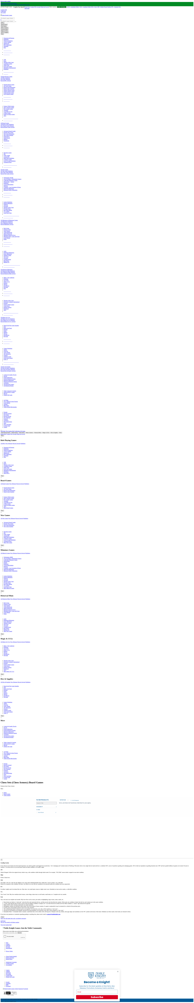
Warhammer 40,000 (8, 177)
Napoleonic (6, 140)
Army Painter (7, 352)
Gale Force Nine (8, 213)
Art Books (6, 383)
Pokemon (6, 279)
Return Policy (9, 959)
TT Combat (6, 211)
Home (5, 792)
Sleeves (5, 284)
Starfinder (6, 46)
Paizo (5, 61)
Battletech (6, 183)
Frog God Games (8, 66)
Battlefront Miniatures (9, 252)
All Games (3, 12)
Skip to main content (5, 1)
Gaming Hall (4, 9)
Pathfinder (6, 39)
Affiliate (8, 971)
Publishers (22, 443)
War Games (3, 26)
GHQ (5, 251)
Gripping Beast (7, 259)
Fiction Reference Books (10, 379)
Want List (43, 7)
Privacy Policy (9, 951)
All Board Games (5, 483)
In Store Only (7, 425)
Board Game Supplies (9, 88)
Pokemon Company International (11, 302)
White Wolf (6, 65)
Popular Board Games (9, 84)
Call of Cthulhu (7, 42)
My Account (37, 7)
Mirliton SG (6, 262)
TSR (5, 59)
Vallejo (5, 349)
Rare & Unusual (7, 413)
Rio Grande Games (8, 109)
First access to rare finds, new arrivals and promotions (15, 931)
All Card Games (7, 86)
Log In (47, 7)
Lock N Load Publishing (10, 161)
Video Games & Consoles (10, 391)
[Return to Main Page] (1, 437)
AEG (5, 115)
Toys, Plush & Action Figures (11, 401)
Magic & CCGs (4, 30)
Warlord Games (7, 255)
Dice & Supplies (4, 32)
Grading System (10, 963)
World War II (7, 138)
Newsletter (8, 974)
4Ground (6, 206)
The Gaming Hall (10, 431)
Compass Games (8, 159)
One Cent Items (7, 424)
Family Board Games (9, 92)
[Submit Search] (15, 21)
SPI (4, 154)
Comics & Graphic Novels (10, 374)
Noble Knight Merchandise (10, 407)
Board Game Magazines (9, 87)
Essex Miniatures (8, 254)
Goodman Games (8, 63)
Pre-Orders (6, 415)
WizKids (6, 204)
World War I (7, 136)
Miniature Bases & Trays (10, 235)
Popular (5, 412)
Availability (39, 806)
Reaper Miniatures (8, 203)
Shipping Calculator (10, 960)
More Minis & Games (9, 588)
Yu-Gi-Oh (6, 280)
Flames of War (7, 229)
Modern (5, 139)
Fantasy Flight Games (9, 106)
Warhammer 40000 (8, 557)
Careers (8, 970)
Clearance (6, 420)
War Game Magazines (9, 134)
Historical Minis (4, 29)
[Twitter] (10, 988)
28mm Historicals (8, 233)
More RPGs (6, 473)
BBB (7, 984)
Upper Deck (7, 306)
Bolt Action (6, 228)
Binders (5, 283)
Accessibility (9, 965)
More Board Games (8, 508)
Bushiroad (6, 308)
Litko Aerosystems (8, 358)
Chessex (6, 355)
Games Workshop (8, 202)
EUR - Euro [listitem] (94, 7)
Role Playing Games (5, 432)
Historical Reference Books (10, 381)
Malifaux (6, 186)
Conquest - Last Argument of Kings (12, 187)
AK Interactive (7, 354)
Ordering (8, 945)
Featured (6, 419)
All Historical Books (8, 385)
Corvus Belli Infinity (8, 184)
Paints (5, 239)
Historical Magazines (9, 380)
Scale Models (7, 238)
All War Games (4, 518)
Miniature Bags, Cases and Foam (11, 236)
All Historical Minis (5, 599)
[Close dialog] (117, 971)
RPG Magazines (8, 45)
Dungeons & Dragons (9, 38)
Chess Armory (7, 795)
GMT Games (7, 155)
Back (2, 435)
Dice (5, 47)
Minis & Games (4, 27)
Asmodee (6, 110)
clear (38, 810)
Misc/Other (6, 405)
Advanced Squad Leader (10, 131)
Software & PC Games (9, 392)
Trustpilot (8, 983)
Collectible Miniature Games (10, 180)
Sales (5, 423)
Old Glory (6, 256)
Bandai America (7, 307)
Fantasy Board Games (9, 91)
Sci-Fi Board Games (8, 94)
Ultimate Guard (7, 356)
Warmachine (7, 181)
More (2, 34)
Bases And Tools (8, 328)
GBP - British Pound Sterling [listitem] (104, 7)
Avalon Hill (6, 156)
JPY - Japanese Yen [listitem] (116, 7)
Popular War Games (8, 132)
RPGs (2, 22)
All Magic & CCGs (5, 642)
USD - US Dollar (61, 7)
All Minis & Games (5, 553)
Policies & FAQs (10, 957)
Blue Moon (6, 260)
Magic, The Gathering (9, 277)
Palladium (6, 69)
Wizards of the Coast (9, 62)
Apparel (6, 404)
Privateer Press (7, 208)
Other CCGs (7, 281)
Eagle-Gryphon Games (9, 114)
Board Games (4, 24)
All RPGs (3, 443)
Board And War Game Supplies (11, 325)
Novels (5, 376)
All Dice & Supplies (5, 682)
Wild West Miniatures (9, 188)
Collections (3, 11)
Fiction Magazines (8, 377)
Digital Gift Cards (8, 395)
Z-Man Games (7, 113)
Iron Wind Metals (8, 210)
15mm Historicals (8, 232)
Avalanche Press (8, 162)
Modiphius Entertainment (10, 67)
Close (2, 917)
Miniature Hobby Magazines (10, 190)
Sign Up (19, 932)
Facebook (8, 986)
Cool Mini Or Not (8, 111)
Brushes (6, 329)
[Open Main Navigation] (1, 14)
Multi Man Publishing (9, 158)
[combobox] (8, 18)
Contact (32, 7)
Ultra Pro (6, 351)
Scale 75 (6, 359)
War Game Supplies (8, 135)
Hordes (12, 181)
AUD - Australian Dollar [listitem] (73, 7)
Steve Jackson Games (9, 107)
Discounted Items (8, 421)
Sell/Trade (27, 8)
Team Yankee (7, 231)
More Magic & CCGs (9, 671)
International (9, 948)
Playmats (6, 287)
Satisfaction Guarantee (11, 962)
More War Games (8, 542)
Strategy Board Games (9, 90)
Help (7, 942)
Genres (5, 427)
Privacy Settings (9, 949)
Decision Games (8, 152)
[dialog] (97, 888)
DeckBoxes (6, 285)
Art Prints (6, 400)
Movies (5, 393)
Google (7, 982)
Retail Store (27, 7)
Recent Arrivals (7, 416)
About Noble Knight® (11, 956)
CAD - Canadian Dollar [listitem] (85, 7)
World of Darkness (8, 40)
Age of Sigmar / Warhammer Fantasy (12, 179)
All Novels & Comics (9, 384)
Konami (6, 303)
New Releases (7, 417)
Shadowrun (6, 43)
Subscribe (97, 997)
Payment (8, 946)
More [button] (2, 788)
